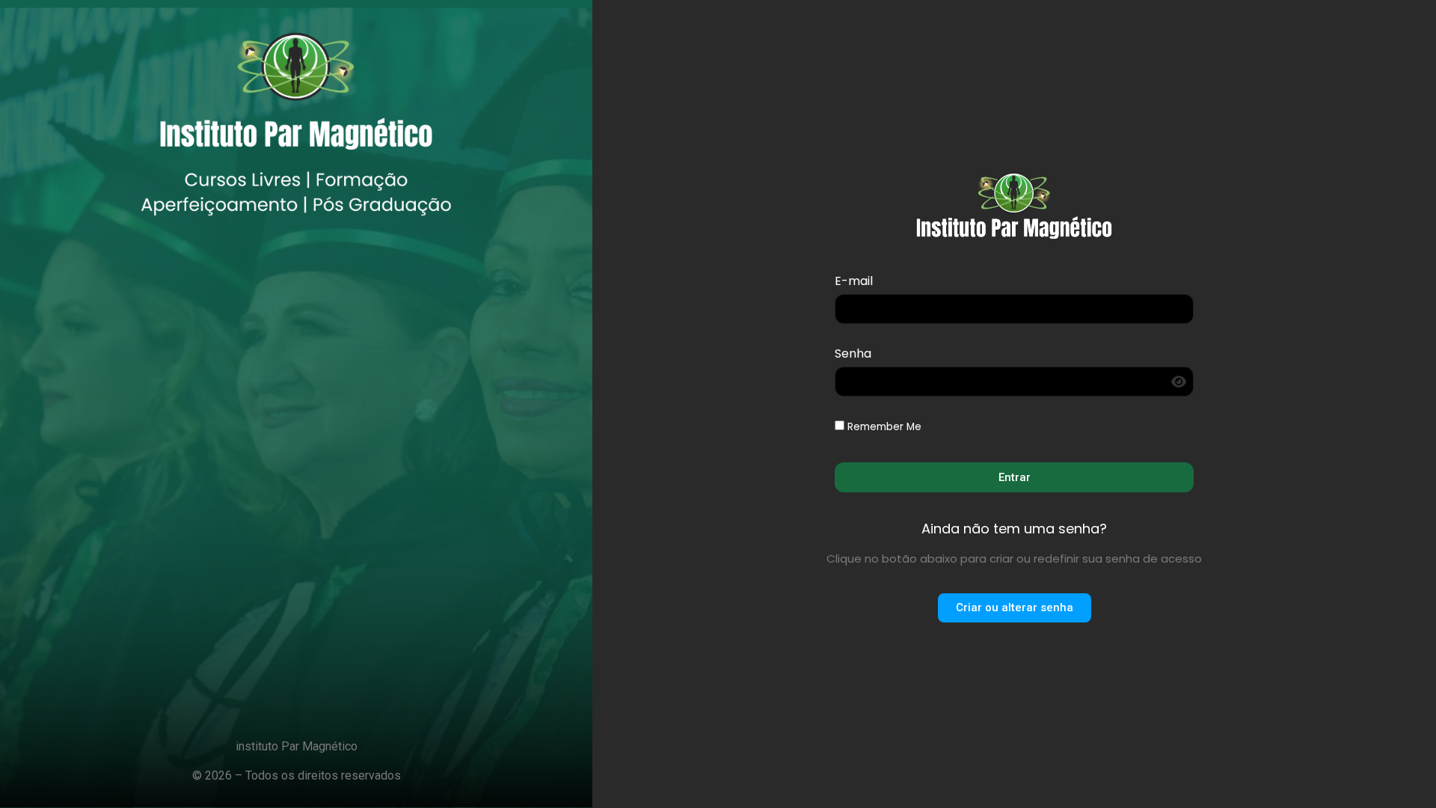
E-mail (854, 282)
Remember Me (882, 427)
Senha (853, 355)
